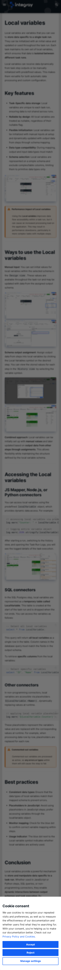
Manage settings (30, 961)
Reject (30, 952)
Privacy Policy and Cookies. (19, 936)
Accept (30, 944)
